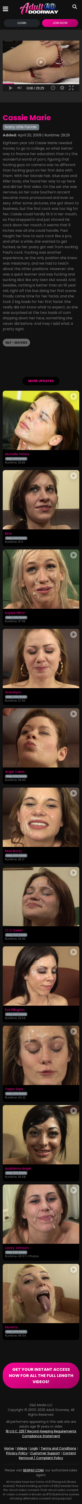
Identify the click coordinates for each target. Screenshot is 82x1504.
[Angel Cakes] (41, 738)
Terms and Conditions (58, 1448)
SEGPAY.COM (33, 1470)
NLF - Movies (16, 342)
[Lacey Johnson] (41, 1214)
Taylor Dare (14, 1089)
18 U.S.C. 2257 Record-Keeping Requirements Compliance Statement (41, 1433)
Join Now (60, 23)
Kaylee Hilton (15, 613)
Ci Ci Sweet (14, 931)
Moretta (11, 1327)
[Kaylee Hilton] (41, 579)
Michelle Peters (17, 454)
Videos (22, 1448)
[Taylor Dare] (41, 1055)
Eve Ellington (15, 1010)
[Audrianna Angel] (41, 1134)
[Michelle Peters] (41, 420)
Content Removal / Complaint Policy (47, 1455)
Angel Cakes (15, 772)
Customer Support (45, 1453)
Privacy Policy (17, 1453)
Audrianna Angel (18, 1169)
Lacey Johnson (17, 1248)
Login (22, 23)
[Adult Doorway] (39, 9)
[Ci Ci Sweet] (41, 896)
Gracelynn (13, 692)
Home (9, 1448)
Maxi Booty (13, 851)
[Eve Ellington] (41, 976)
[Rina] (41, 499)
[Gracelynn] (41, 658)
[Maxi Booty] (41, 817)
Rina (8, 534)
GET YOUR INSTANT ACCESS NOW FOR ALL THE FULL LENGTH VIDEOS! (41, 1375)
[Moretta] (41, 1293)
